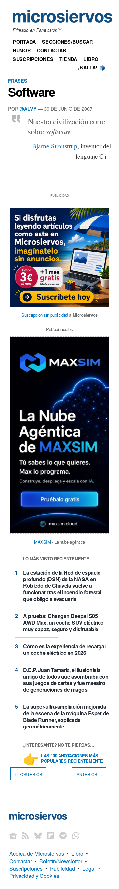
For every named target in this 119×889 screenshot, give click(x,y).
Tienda (68, 59)
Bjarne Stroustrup (54, 146)
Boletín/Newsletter (60, 861)
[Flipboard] (50, 835)
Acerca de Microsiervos (36, 853)
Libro (90, 59)
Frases (17, 80)
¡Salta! (87, 67)
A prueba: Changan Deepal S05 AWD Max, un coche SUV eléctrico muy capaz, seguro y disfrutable (63, 622)
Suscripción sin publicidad (44, 315)
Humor (21, 50)
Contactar (51, 50)
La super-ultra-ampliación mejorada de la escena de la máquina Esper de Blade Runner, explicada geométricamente (66, 716)
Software (31, 91)
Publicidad (62, 868)
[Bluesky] (38, 835)
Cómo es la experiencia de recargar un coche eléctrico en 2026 (64, 649)
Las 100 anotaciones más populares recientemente (72, 758)
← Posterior (28, 774)
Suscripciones (33, 59)
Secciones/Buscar (67, 41)
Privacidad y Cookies (34, 875)
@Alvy (28, 108)
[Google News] (13, 835)
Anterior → (89, 774)
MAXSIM (42, 542)
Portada (24, 41)
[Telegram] (63, 835)
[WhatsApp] (75, 835)
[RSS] (25, 835)
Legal (89, 868)
